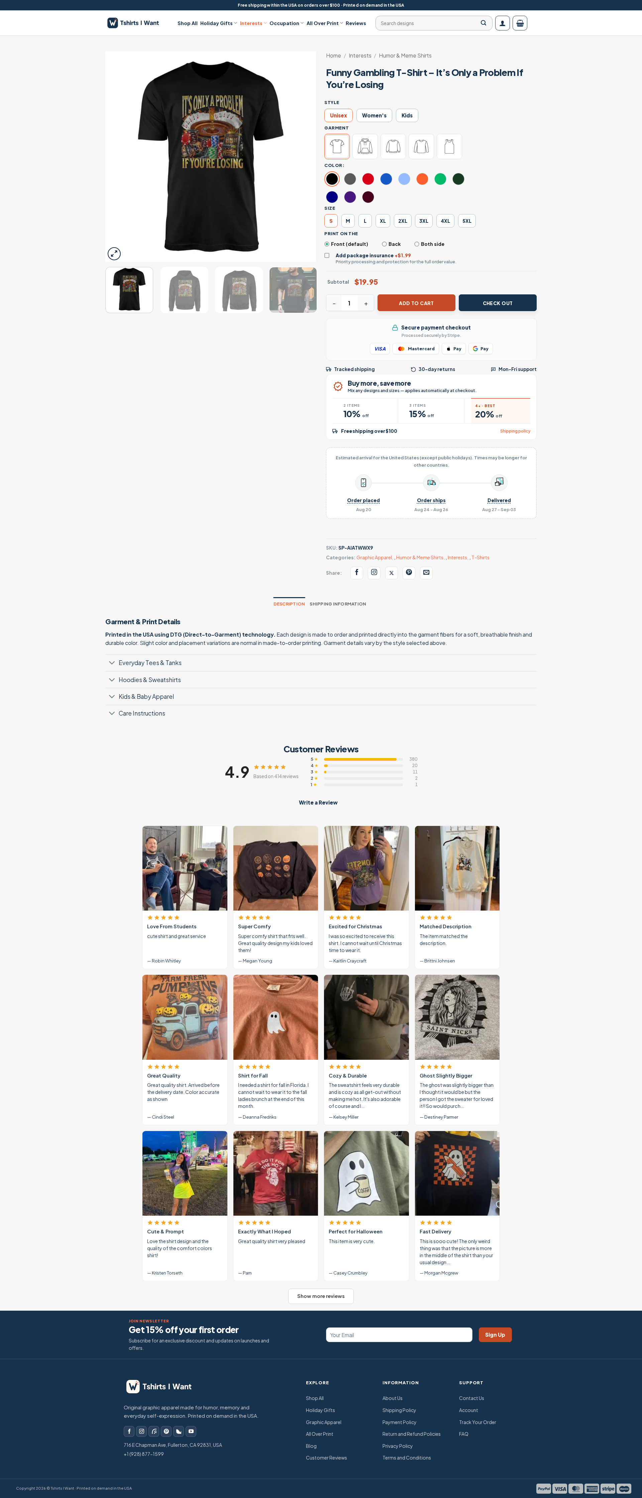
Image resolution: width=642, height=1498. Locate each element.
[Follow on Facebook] (129, 1431)
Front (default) (349, 244)
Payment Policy (400, 1422)
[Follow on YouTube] (191, 1431)
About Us (393, 1398)
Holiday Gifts (216, 23)
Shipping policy (515, 431)
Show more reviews (321, 1296)
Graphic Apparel (374, 557)
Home (333, 55)
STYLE (331, 102)
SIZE (329, 208)
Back (395, 244)
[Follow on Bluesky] (178, 1431)
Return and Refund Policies (412, 1434)
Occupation (284, 23)
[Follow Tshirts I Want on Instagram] (374, 573)
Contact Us (471, 1398)
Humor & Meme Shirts (405, 55)
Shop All (188, 23)
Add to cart (416, 303)
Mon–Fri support (518, 369)
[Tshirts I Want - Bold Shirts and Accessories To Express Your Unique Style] (136, 23)
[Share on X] (391, 573)
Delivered (499, 500)
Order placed (363, 500)
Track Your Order (477, 1422)
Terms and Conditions (407, 1458)
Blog (311, 1446)
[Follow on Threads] (153, 1431)
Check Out (498, 303)
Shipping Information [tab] (338, 603)
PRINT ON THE (341, 233)
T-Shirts (480, 557)
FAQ (463, 1434)
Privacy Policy (398, 1446)
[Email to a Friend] (426, 573)
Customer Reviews (326, 1458)
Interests (251, 23)
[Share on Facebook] (356, 573)
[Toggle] (111, 663)
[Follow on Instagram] (141, 1431)
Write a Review (318, 802)
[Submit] (483, 23)
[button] (502, 23)
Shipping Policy (399, 1410)
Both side (432, 244)
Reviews (356, 23)
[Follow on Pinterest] (166, 1431)
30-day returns (437, 369)
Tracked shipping (354, 369)
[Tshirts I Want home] (163, 1387)
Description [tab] (289, 603)
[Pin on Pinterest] (409, 573)
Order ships (431, 500)
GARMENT (336, 127)
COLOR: (334, 165)
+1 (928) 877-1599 (144, 1454)
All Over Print (323, 23)
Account (468, 1410)
